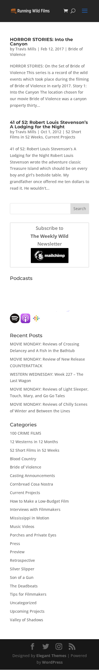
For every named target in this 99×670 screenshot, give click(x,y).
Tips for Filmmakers (28, 594)
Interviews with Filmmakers (35, 509)
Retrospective (22, 560)
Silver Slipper (22, 568)
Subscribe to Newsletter (49, 236)
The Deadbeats (24, 586)
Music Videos (22, 526)
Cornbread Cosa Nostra (31, 484)
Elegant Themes (51, 655)
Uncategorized (23, 602)
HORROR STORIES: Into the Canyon (41, 42)
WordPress (52, 662)
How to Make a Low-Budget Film (39, 501)
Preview (17, 551)
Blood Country (23, 458)
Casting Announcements (32, 475)
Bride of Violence (25, 467)
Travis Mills (25, 48)
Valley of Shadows (26, 619)
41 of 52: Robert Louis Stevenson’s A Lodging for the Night (49, 124)
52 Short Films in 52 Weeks (34, 450)
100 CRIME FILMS (25, 433)
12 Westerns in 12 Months (34, 441)
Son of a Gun (22, 577)
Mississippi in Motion (29, 518)
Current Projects (60, 137)
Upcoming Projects (27, 611)
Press (15, 543)
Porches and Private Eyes (33, 535)
